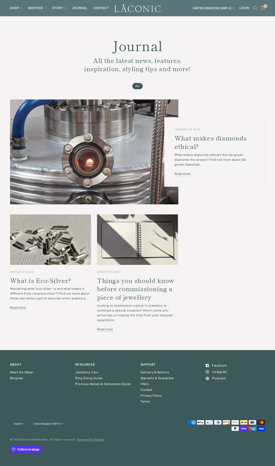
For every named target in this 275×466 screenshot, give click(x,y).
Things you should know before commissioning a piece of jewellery (135, 288)
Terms (145, 401)
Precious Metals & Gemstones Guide (103, 384)
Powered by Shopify (90, 439)
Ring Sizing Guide (88, 378)
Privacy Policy (151, 395)
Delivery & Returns (155, 372)
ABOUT (15, 364)
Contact (101, 8)
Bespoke (35, 8)
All (137, 86)
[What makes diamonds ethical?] (94, 151)
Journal (79, 8)
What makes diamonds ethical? (211, 142)
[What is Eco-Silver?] (50, 239)
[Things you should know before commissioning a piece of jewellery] (137, 239)
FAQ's (145, 384)
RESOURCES (85, 364)
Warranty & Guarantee (157, 378)
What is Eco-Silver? (40, 280)
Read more (183, 173)
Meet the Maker (22, 372)
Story (57, 8)
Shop (14, 8)
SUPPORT (148, 364)
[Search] (255, 8)
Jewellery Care (86, 372)
